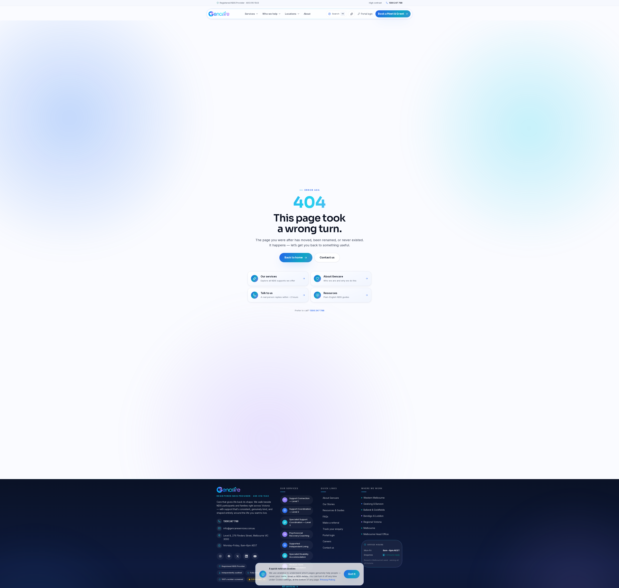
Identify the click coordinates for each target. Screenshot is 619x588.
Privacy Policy (327, 579)
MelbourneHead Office (376, 534)
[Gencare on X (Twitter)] (237, 556)
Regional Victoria (373, 522)
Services (250, 13)
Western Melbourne (374, 497)
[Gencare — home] (218, 13)
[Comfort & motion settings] (351, 14)
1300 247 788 (395, 3)
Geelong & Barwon (373, 503)
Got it (351, 574)
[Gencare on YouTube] (255, 556)
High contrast (375, 3)
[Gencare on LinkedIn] (246, 556)
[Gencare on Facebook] (228, 556)
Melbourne (369, 528)
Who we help (269, 13)
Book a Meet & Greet (391, 13)
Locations (290, 13)
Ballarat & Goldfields (374, 509)
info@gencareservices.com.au (239, 528)
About (307, 13)
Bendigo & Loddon (373, 516)
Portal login (367, 14)
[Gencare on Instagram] (220, 556)
